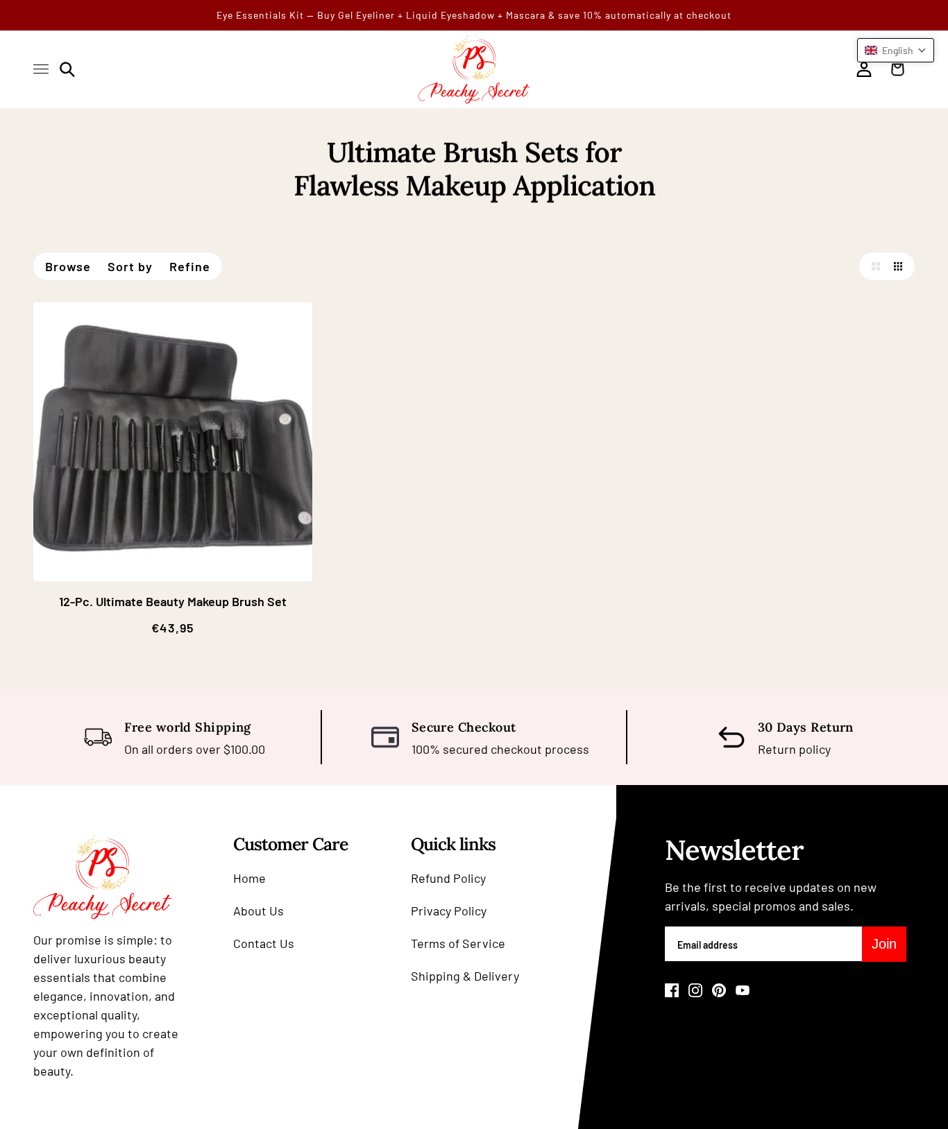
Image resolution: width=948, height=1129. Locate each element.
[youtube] (742, 990)
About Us (258, 910)
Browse (68, 266)
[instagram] (695, 990)
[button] (873, 266)
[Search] (67, 69)
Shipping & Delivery (465, 975)
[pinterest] (719, 990)
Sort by (130, 266)
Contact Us (263, 943)
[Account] (864, 69)
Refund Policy (448, 878)
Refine (189, 266)
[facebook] (672, 990)
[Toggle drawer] (41, 69)
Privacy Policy (448, 910)
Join (884, 943)
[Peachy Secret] (474, 69)
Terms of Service (458, 943)
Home (249, 878)
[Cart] (901, 69)
